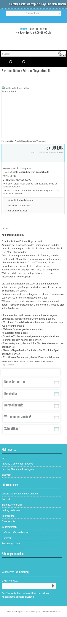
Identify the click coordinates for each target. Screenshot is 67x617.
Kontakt (6, 499)
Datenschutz (8, 521)
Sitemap (6, 474)
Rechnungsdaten (11, 543)
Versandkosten (57, 152)
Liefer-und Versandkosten (15, 532)
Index (5, 458)
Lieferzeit (7, 538)
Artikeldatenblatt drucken (21, 200)
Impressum (8, 515)
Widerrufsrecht (9, 527)
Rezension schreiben (19, 205)
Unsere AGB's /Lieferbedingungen (20, 493)
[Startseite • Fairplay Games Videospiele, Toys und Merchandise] (33, 25)
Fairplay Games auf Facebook (18, 463)
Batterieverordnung (12, 504)
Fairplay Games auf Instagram (18, 469)
